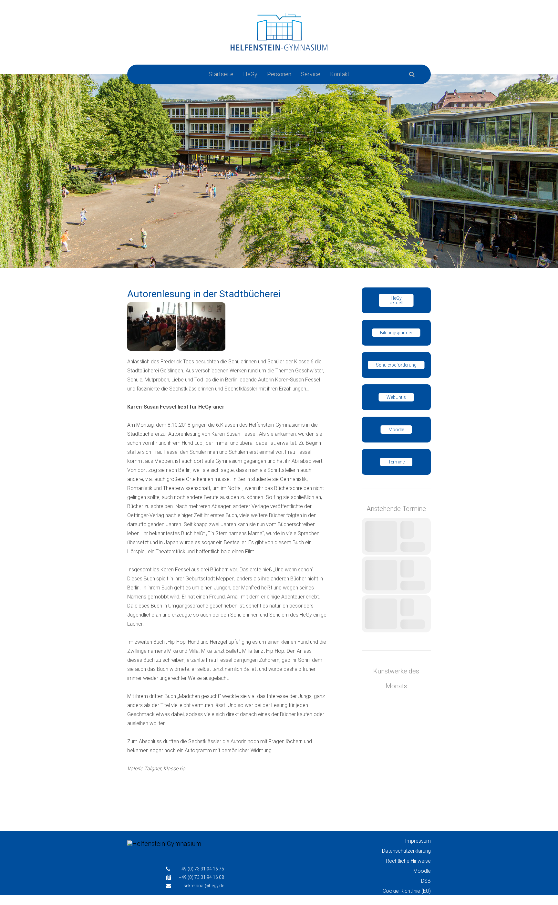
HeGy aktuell (396, 300)
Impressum (418, 841)
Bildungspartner (396, 332)
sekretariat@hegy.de (203, 885)
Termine (396, 461)
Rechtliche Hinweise (408, 861)
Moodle (396, 429)
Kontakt (339, 74)
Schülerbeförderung (396, 365)
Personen (279, 74)
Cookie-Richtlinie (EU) (407, 891)
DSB (426, 881)
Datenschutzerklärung (406, 851)
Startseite (221, 74)
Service (310, 74)
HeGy (250, 74)
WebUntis (396, 397)
